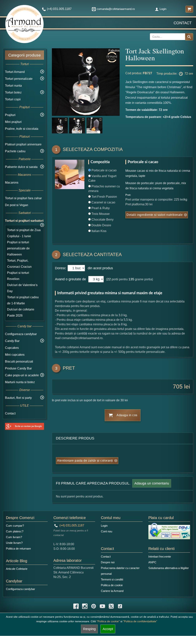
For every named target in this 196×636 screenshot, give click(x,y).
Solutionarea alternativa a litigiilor (168, 568)
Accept (108, 629)
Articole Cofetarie (16, 568)
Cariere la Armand (112, 590)
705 (178, 386)
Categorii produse (24, 55)
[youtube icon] (102, 606)
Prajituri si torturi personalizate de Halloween (18, 248)
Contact (183, 23)
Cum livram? (14, 537)
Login (163, 8)
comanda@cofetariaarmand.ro (116, 8)
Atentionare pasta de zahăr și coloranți (85, 460)
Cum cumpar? (15, 525)
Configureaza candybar (21, 334)
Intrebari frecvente (159, 556)
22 (109, 279)
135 (131, 279)
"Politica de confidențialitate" (140, 621)
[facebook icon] (76, 606)
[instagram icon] (85, 606)
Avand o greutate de (70, 279)
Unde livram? (14, 542)
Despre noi (107, 562)
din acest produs (99, 268)
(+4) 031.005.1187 (71, 525)
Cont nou (106, 531)
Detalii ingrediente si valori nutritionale (155, 214)
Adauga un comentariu (151, 483)
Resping (89, 629)
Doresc (61, 268)
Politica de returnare (18, 548)
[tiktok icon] (120, 606)
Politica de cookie (112, 585)
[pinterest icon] (94, 606)
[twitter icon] (111, 606)
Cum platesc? (14, 531)
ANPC (152, 562)
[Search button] (189, 36)
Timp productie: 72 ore (174, 73)
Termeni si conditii (112, 579)
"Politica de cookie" (108, 621)
